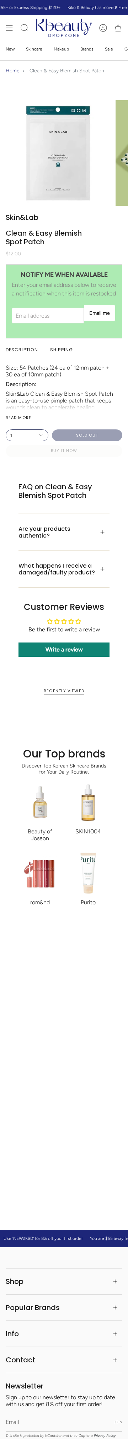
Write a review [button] (64, 649)
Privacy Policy (105, 1435)
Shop (14, 1281)
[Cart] (118, 28)
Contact (20, 1360)
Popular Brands (33, 1308)
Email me (99, 313)
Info (12, 1334)
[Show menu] (9, 28)
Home (13, 71)
